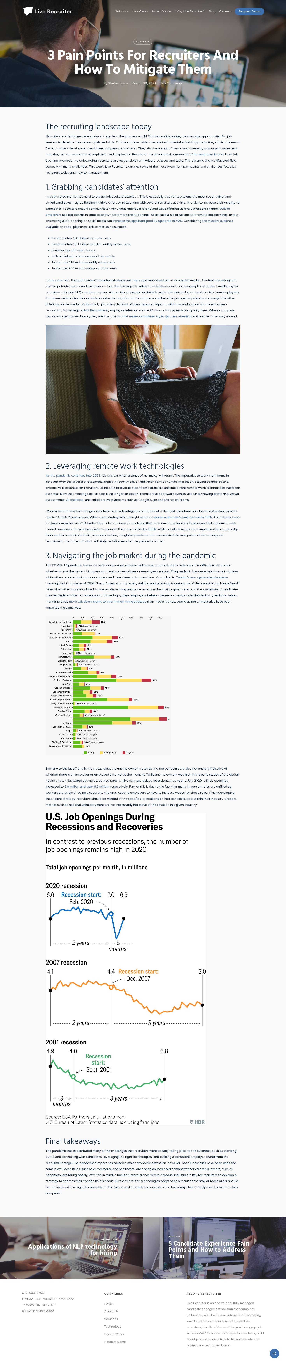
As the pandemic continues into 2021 (73, 476)
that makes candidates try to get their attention (157, 316)
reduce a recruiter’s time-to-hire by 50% (182, 517)
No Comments (171, 83)
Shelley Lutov (118, 83)
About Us (111, 1311)
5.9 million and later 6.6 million (87, 787)
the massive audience (217, 221)
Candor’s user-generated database (202, 577)
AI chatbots (74, 500)
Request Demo (249, 11)
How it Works (162, 11)
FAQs (108, 1304)
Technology (112, 1327)
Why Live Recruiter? (190, 11)
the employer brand (208, 154)
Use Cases (140, 11)
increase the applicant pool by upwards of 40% (147, 221)
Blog (212, 11)
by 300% (149, 529)
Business (143, 41)
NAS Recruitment (95, 310)
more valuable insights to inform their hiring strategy (107, 601)
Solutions (122, 11)
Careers (225, 11)
